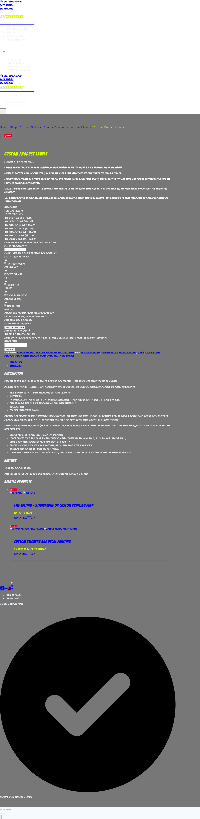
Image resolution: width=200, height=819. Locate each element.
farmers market (127, 352)
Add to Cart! (20, 518)
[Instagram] (6, 589)
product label (152, 352)
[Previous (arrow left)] (1, 813)
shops (18, 356)
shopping (9, 356)
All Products (14, 59)
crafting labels (109, 352)
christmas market (90, 352)
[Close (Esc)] (9, 809)
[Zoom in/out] (1, 809)
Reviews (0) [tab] (15, 365)
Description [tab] (16, 362)
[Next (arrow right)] (4, 813)
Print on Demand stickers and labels (55, 352)
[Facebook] (2, 589)
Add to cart (9, 349)
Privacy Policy (14, 598)
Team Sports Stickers (19, 70)
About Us (11, 33)
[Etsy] (12, 589)
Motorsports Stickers (20, 66)
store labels (54, 356)
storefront (68, 356)
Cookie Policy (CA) (16, 40)
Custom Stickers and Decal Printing (42, 541)
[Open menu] (3, 111)
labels (140, 352)
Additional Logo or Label (14, 327)
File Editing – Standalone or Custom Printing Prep (53, 505)
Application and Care (17, 29)
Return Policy (14, 595)
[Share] (7, 809)
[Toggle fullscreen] (4, 809)
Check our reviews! (16, 36)
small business (31, 356)
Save (9, 136)
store (43, 356)
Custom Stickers (16, 63)
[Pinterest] (9, 589)
